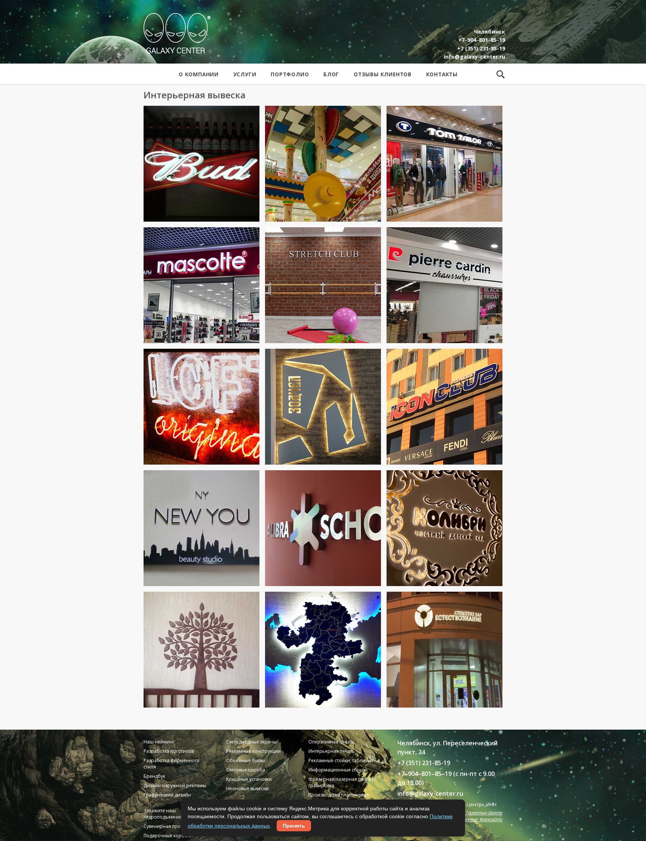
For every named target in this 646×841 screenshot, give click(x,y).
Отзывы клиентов (383, 74)
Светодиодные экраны (251, 742)
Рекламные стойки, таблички (340, 760)
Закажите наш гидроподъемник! (164, 813)
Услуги (244, 74)
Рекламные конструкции (253, 751)
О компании (199, 74)
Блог (331, 74)
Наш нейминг (159, 742)
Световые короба (245, 770)
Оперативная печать (331, 742)
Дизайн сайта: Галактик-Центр (468, 813)
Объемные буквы (245, 760)
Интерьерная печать (331, 751)
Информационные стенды (337, 770)
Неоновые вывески (247, 788)
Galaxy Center (177, 33)
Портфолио (290, 74)
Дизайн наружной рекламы (175, 785)
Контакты (442, 74)
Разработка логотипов (169, 751)
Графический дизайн (167, 795)
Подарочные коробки (168, 835)
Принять (294, 826)
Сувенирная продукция (170, 826)
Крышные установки (249, 779)
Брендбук (154, 776)
